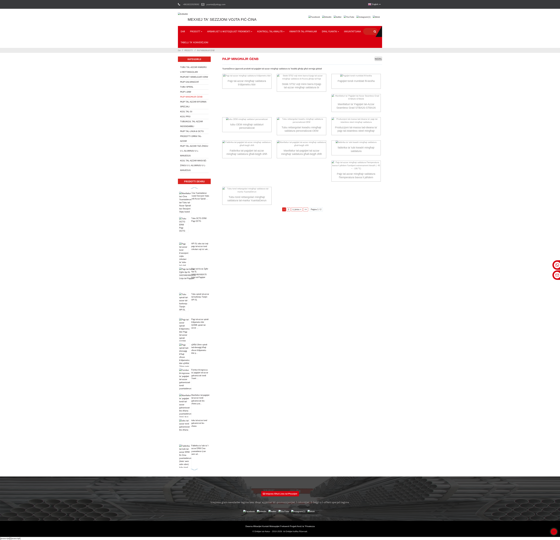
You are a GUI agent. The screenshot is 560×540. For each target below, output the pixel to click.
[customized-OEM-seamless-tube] (247, 119)
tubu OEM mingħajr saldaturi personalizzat (247, 126)
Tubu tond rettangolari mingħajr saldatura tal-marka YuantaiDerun (246, 199)
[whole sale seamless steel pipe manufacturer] (301, 144)
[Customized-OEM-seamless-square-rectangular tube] (301, 121)
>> (305, 209)
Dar (179, 50)
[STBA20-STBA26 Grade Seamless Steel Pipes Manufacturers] (356, 97)
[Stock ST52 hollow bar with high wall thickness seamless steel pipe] (301, 77)
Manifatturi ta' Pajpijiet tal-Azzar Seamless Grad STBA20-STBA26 (356, 106)
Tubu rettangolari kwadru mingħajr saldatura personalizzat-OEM (301, 129)
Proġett (293, 526)
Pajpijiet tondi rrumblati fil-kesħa (356, 81)
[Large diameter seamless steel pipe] (247, 75)
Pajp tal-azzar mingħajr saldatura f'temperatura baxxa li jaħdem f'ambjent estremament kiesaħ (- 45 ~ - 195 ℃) (356, 175)
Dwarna (249, 526)
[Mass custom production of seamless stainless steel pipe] (356, 121)
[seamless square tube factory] (356, 142)
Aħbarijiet (257, 526)
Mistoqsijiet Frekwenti (279, 526)
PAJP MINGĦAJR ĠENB (206, 50)
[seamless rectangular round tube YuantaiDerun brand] (247, 190)
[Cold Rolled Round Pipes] (356, 75)
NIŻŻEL (378, 59)
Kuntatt (265, 526)
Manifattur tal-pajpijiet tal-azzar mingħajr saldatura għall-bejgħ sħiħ (301, 152)
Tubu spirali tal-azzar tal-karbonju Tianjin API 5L (200, 297)
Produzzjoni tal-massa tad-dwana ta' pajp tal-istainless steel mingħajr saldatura (356, 129)
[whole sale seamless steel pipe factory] (247, 144)
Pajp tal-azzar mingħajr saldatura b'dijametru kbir (247, 83)
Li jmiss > (297, 209)
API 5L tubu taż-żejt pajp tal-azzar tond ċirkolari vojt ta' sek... (200, 246)
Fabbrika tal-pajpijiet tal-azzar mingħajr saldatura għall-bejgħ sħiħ (246, 152)
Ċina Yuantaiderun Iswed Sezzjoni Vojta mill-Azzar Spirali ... (200, 196)
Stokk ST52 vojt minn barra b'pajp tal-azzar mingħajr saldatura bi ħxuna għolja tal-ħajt (301, 86)
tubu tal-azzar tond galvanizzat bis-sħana (199, 423)
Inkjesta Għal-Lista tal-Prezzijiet (281, 494)
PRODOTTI (188, 50)
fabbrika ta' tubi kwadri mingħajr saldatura (356, 149)
